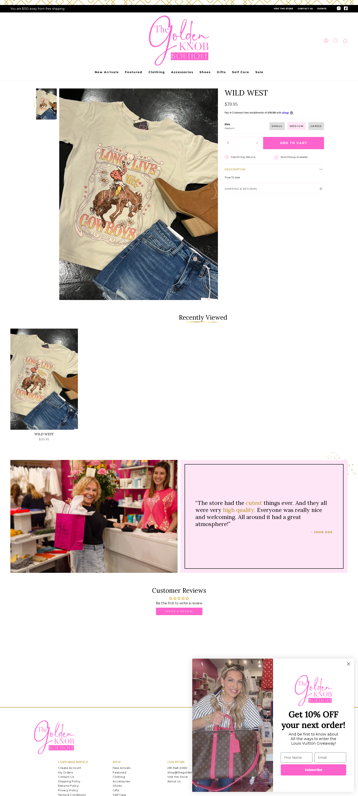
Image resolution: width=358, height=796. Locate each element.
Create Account (69, 767)
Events (322, 8)
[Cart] (345, 40)
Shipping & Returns (241, 188)
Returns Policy (68, 785)
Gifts (116, 790)
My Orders (65, 772)
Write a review (179, 611)
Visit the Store (283, 8)
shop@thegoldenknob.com (187, 772)
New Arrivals (121, 767)
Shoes (117, 785)
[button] (335, 40)
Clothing (119, 776)
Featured (119, 772)
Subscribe (313, 769)
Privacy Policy (68, 790)
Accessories (121, 781)
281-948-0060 (177, 767)
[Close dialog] (348, 664)
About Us (173, 781)
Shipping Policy (69, 781)
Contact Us (305, 8)
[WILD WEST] (44, 379)
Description (235, 169)
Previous (59, 194)
